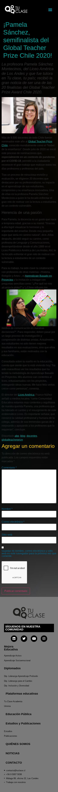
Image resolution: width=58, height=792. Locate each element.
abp (17, 435)
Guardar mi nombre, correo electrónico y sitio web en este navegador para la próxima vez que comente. (29, 553)
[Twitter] (24, 638)
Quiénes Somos (18, 744)
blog (22, 435)
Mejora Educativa (11, 648)
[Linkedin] (14, 638)
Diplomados (12, 668)
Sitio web (7, 534)
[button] (50, 10)
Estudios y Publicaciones (23, 723)
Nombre (7, 509)
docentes (32, 435)
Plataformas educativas (22, 693)
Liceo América (26, 394)
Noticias (12, 753)
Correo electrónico (13, 522)
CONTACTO (14, 762)
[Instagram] (44, 638)
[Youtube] (34, 638)
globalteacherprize (12, 439)
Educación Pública (18, 714)
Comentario (9, 467)
